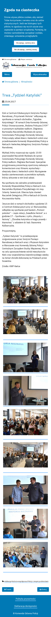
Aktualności (26, 81)
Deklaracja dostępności (25, 606)
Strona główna (11, 81)
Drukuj (44, 589)
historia (15, 581)
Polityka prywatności (25, 598)
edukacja (7, 581)
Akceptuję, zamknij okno (25, 43)
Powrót (8, 589)
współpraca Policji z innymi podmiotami (33, 581)
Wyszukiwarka (40, 74)
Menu (7, 74)
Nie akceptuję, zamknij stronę (25, 50)
